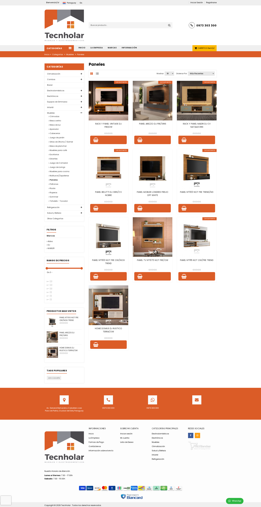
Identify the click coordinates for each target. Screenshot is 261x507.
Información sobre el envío (101, 450)
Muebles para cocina (59, 171)
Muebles (70, 54)
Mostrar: (160, 73)
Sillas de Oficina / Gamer (61, 141)
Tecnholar (66, 505)
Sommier (53, 196)
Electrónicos (52, 96)
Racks (52, 188)
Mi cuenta (124, 438)
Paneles (53, 180)
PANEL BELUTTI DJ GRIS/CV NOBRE (108, 194)
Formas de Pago (96, 442)
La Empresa (94, 438)
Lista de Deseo (126, 442)
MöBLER (51, 248)
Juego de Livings (57, 167)
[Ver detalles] (108, 100)
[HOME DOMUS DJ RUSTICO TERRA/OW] (52, 352)
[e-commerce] (64, 25)
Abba (50, 241)
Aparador (54, 129)
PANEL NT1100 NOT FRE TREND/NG (196, 192)
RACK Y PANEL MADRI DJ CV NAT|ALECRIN (197, 125)
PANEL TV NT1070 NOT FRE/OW (152, 260)
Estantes (53, 158)
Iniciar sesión (126, 433)
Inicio (46, 54)
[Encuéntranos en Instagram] (197, 435)
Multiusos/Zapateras (59, 175)
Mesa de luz (55, 125)
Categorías (57, 54)
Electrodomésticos (55, 90)
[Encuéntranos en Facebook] (190, 435)
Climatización (53, 74)
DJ (48, 245)
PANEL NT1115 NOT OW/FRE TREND (196, 260)
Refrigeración (53, 207)
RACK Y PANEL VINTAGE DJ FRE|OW (108, 125)
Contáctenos (95, 446)
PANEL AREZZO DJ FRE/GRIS (152, 123)
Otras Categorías (55, 218)
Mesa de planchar (58, 146)
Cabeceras (54, 133)
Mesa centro (55, 120)
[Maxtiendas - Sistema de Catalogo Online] (199, 445)
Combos (51, 79)
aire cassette (54, 378)
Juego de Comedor (58, 163)
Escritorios (54, 154)
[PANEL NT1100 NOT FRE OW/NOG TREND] (52, 321)
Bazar (50, 85)
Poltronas (53, 184)
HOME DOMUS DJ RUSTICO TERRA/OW (108, 330)
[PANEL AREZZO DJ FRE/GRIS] (52, 337)
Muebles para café (58, 150)
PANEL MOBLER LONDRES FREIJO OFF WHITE (152, 194)
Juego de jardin (56, 137)
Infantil (50, 107)
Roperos (53, 192)
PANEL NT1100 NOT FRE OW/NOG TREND (108, 262)
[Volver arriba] (257, 501)
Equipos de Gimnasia (57, 101)
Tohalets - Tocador (58, 201)
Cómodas (54, 116)
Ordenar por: (181, 73)
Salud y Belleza (54, 213)
